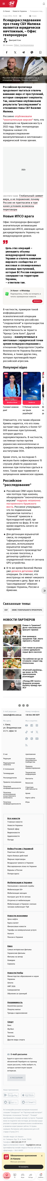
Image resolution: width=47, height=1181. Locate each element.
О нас (5, 754)
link (26, 725)
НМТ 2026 (11, 986)
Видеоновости (13, 832)
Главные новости (14, 822)
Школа (10, 983)
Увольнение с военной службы (20, 886)
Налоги (10, 933)
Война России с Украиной (20, 848)
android (11, 1095)
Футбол (10, 1029)
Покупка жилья (13, 1009)
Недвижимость (15, 1002)
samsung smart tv (28, 1102)
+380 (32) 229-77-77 (18, 1142)
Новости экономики (17, 916)
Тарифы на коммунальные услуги (21, 930)
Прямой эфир (13, 829)
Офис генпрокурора (24, 45)
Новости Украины (20, 11)
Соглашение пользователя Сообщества (31, 760)
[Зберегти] (40, 52)
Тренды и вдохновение (17, 1013)
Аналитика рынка (15, 1006)
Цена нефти (12, 919)
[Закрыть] (42, 1156)
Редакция (7, 759)
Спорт (10, 1022)
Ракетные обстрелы (15, 852)
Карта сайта (30, 798)
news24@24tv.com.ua (12, 715)
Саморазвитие (13, 990)
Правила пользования (12, 782)
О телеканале (8, 769)
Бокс (9, 1025)
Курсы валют (13, 923)
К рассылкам (16, 1078)
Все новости (13, 818)
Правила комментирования (32, 767)
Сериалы (11, 964)
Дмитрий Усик (15, 40)
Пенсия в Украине (15, 937)
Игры (27, 802)
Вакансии (29, 783)
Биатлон (11, 1036)
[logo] (11, 3)
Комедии (11, 960)
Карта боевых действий (17, 856)
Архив (27, 793)
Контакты (29, 778)
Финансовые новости (16, 926)
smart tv (11, 1102)
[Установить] (23, 1162)
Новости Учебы (15, 973)
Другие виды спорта (16, 1040)
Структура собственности (31, 788)
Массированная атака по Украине (22, 866)
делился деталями (22, 571)
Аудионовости (13, 836)
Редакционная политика (9, 764)
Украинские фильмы (16, 953)
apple (28, 1095)
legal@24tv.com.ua (33, 1145)
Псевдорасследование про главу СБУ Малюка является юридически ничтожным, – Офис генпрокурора (37, 11)
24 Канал (6, 11)
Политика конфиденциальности (12, 787)
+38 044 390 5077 (32, 715)
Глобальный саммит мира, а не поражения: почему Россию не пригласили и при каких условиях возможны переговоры (23, 202)
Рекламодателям (10, 778)
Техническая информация (30, 773)
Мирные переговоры (16, 859)
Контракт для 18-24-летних (19, 897)
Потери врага (13, 874)
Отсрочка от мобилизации (18, 900)
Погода (10, 840)
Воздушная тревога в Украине (20, 863)
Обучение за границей (17, 993)
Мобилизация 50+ (15, 889)
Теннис (10, 1032)
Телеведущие (8, 773)
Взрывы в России (14, 870)
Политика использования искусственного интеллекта (9, 795)
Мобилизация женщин (17, 893)
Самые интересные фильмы (19, 949)
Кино (10, 946)
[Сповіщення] (44, 3)
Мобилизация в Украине (19, 882)
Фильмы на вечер (15, 957)
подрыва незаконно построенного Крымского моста (23, 503)
